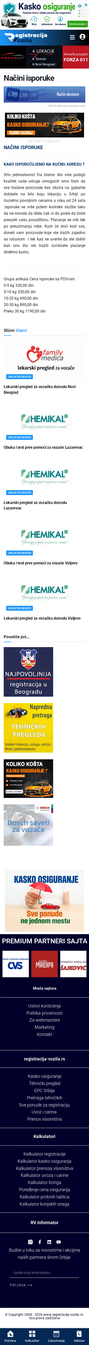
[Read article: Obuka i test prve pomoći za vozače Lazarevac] (44, 421)
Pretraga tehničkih (44, 1097)
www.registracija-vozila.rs (63, 1315)
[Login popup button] (82, 38)
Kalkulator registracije (44, 1154)
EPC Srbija (44, 1090)
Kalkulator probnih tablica (44, 1196)
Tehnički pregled (44, 1083)
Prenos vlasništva (44, 1119)
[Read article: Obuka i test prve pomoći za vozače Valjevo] (44, 537)
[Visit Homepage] (25, 38)
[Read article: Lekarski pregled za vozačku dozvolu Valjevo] (44, 592)
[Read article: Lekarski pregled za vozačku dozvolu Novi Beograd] (44, 361)
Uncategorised (19, 376)
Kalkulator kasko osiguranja (44, 1161)
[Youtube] (58, 1240)
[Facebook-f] (40, 1240)
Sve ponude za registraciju (44, 1105)
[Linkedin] (49, 1240)
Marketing (44, 1027)
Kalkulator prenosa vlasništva (44, 1168)
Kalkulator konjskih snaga (44, 1204)
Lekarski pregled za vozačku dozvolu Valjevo (42, 618)
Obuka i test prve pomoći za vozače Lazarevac (43, 447)
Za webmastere (44, 1020)
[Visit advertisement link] (44, 15)
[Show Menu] (72, 38)
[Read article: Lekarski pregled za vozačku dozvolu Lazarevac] (44, 477)
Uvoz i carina (44, 1111)
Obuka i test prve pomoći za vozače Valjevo (41, 563)
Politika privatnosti (44, 1013)
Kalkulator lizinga (44, 1182)
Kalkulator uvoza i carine (44, 1175)
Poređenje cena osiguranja (44, 1189)
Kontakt (44, 1034)
